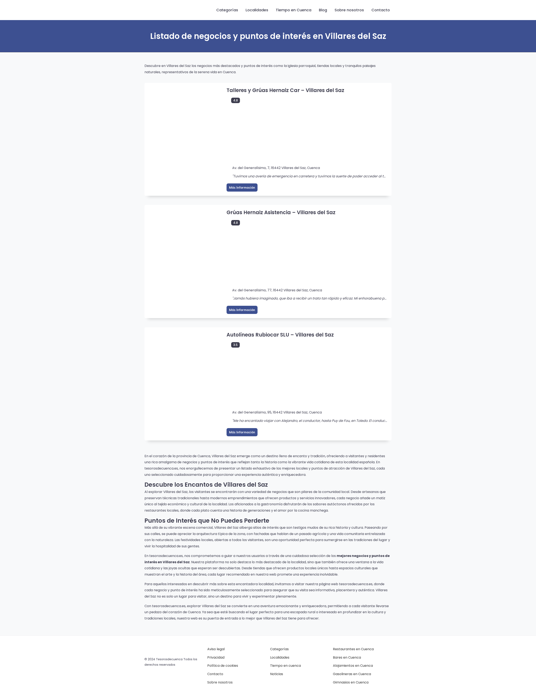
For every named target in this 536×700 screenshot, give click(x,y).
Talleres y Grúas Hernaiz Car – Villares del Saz (285, 90)
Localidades (257, 10)
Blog (323, 10)
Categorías (227, 10)
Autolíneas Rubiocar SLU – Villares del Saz (280, 334)
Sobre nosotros (349, 10)
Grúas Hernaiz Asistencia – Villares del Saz (281, 212)
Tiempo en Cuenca (293, 10)
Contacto (380, 10)
